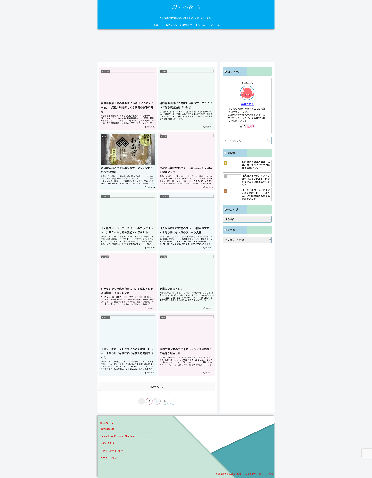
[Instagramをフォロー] (249, 126)
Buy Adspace (107, 428)
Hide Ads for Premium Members (117, 436)
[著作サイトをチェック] (241, 126)
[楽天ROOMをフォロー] (253, 126)
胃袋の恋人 (247, 104)
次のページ (157, 387)
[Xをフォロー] (245, 126)
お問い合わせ (107, 443)
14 (165, 401)
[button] (268, 140)
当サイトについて (109, 458)
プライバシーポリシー (112, 450)
